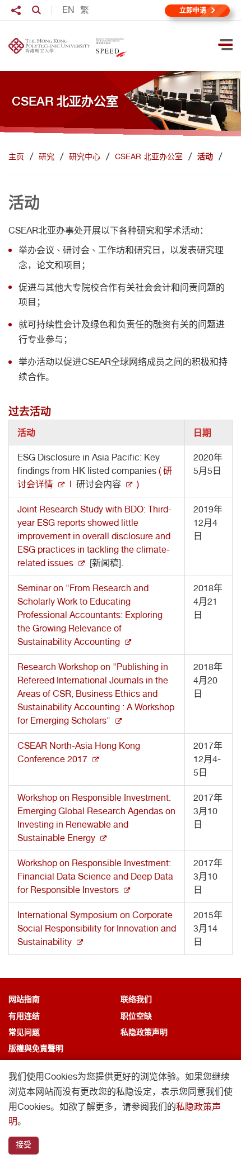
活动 (205, 156)
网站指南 (24, 999)
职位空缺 (136, 1015)
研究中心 (84, 156)
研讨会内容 (98, 484)
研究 (46, 156)
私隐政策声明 (144, 1032)
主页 (16, 156)
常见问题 (24, 1032)
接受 (23, 1144)
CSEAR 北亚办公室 (149, 156)
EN (68, 10)
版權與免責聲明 (35, 1048)
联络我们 (136, 999)
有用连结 (24, 1015)
